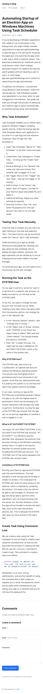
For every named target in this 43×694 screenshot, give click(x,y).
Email (9, 638)
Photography (13, 8)
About (22, 8)
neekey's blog (9, 4)
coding (19, 35)
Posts (4, 8)
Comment (6, 647)
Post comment (10, 668)
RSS (17, 689)
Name (5, 628)
